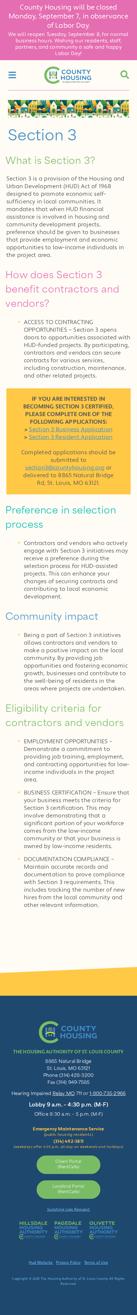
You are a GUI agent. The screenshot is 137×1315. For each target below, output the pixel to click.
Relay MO (64, 1094)
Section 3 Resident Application (71, 437)
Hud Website (41, 1262)
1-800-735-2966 (108, 1094)
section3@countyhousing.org (65, 467)
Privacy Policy (68, 1262)
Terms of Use (96, 1262)
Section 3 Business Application (70, 429)
